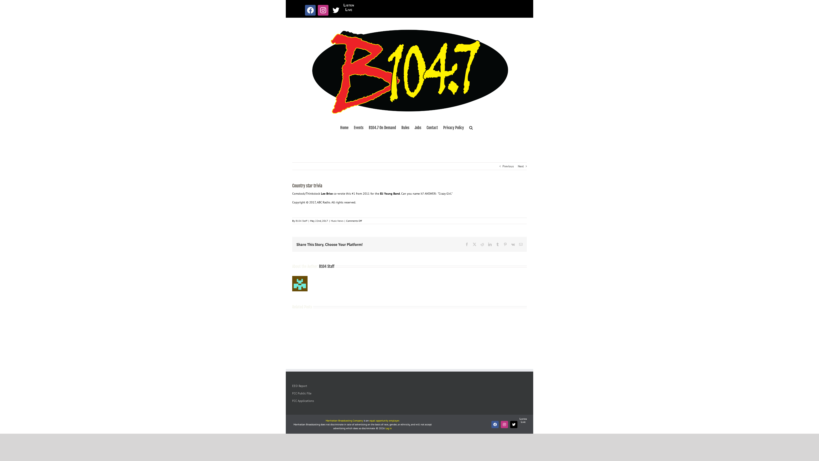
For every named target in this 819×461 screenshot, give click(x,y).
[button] (471, 127)
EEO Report (299, 386)
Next (521, 166)
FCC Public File (301, 393)
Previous (508, 166)
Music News (337, 220)
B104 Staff (301, 220)
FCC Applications (303, 401)
